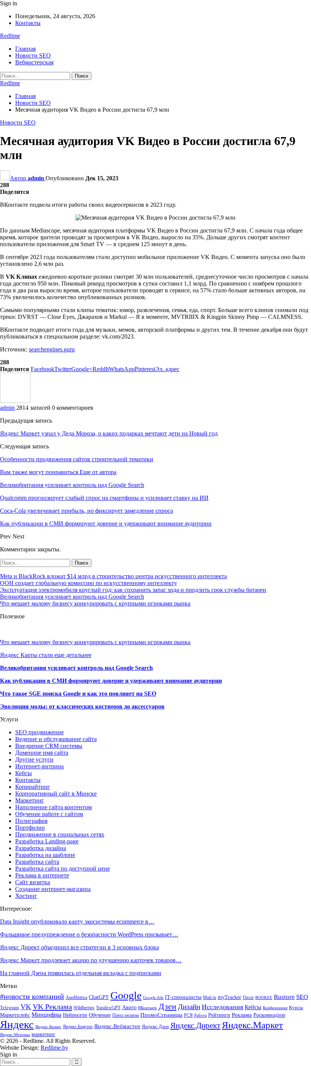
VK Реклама (52, 1006)
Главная (25, 48)
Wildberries (84, 1007)
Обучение (100, 1015)
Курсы (296, 1007)
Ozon (248, 997)
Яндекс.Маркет (252, 1025)
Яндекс (17, 1024)
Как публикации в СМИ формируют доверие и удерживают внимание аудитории (111, 680)
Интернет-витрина (39, 766)
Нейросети (75, 1015)
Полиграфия (31, 821)
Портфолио (30, 827)
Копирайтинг (32, 787)
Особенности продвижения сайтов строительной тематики (76, 459)
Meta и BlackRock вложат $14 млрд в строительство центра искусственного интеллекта (113, 576)
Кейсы (23, 773)
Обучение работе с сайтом (49, 814)
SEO (302, 996)
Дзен (167, 1006)
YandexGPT (108, 1007)
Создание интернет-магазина (53, 889)
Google (125, 995)
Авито (129, 1007)
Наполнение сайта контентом (53, 807)
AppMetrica (76, 997)
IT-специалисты (183, 997)
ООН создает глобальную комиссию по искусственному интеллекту (88, 583)
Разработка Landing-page (47, 841)
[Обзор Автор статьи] (15, 401)
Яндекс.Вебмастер (117, 1026)
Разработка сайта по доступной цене (62, 868)
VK (25, 1007)
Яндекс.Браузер (78, 1026)
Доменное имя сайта (41, 752)
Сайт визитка (32, 882)
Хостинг (26, 896)
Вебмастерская (34, 62)
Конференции (275, 1008)
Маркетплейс (15, 1015)
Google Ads (153, 998)
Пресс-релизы (125, 1015)
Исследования (222, 1007)
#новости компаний (32, 996)
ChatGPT (99, 997)
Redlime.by (54, 1047)
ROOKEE (263, 998)
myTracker (229, 997)
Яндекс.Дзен (155, 1026)
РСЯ (188, 1015)
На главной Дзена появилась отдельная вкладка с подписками (80, 973)
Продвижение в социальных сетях (59, 834)
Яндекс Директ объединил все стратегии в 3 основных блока (79, 947)
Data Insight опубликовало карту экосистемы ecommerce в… (77, 921)
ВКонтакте (147, 1008)
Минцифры (46, 1014)
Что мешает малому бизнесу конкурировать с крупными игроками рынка (95, 603)
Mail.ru (209, 997)
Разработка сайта (37, 861)
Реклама (242, 1014)
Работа (200, 1015)
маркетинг (43, 1034)
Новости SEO (33, 55)
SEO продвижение (39, 732)
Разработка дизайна (40, 848)
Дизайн (189, 1007)
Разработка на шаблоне (45, 855)
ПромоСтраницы (161, 1014)
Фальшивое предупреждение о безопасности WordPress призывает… (89, 934)
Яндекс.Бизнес (48, 1027)
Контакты (28, 23)
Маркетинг (29, 800)
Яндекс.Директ (195, 1025)
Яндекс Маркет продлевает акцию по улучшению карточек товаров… (91, 960)
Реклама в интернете (42, 875)
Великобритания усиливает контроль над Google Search (72, 596)
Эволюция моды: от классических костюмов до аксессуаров (82, 706)
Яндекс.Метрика (15, 1035)
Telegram (9, 1007)
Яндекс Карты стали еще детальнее (45, 655)
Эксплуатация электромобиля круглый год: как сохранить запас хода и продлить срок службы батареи (133, 590)
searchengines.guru (52, 349)
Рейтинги (219, 1015)
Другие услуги (34, 759)
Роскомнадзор (269, 1015)
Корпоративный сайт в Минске (56, 793)
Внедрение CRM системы (48, 746)
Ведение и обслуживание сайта (56, 739)
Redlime (10, 36)
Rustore (284, 996)
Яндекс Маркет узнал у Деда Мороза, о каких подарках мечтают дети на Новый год (109, 433)
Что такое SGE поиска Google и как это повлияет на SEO (78, 693)
